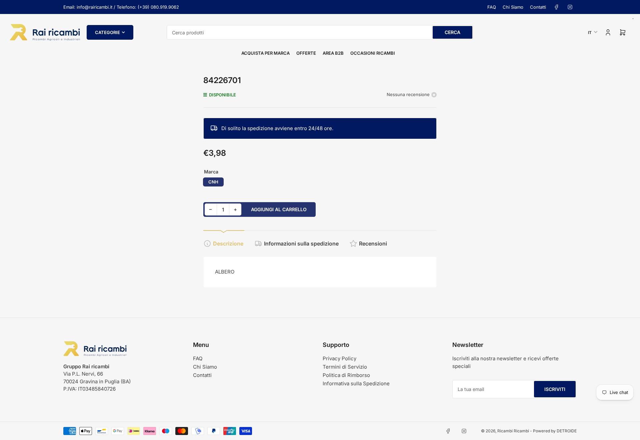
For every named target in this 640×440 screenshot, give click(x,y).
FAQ (491, 7)
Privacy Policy (339, 358)
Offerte (306, 53)
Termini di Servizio (345, 367)
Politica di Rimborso (346, 375)
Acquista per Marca (265, 53)
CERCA (452, 32)
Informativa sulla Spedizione (356, 383)
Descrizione (228, 243)
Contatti (538, 7)
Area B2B (333, 53)
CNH (213, 181)
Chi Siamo (513, 7)
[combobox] (320, 32)
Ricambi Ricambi (513, 430)
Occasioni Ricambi (372, 53)
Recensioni (373, 243)
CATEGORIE (107, 32)
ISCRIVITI (554, 389)
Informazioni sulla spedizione (301, 243)
